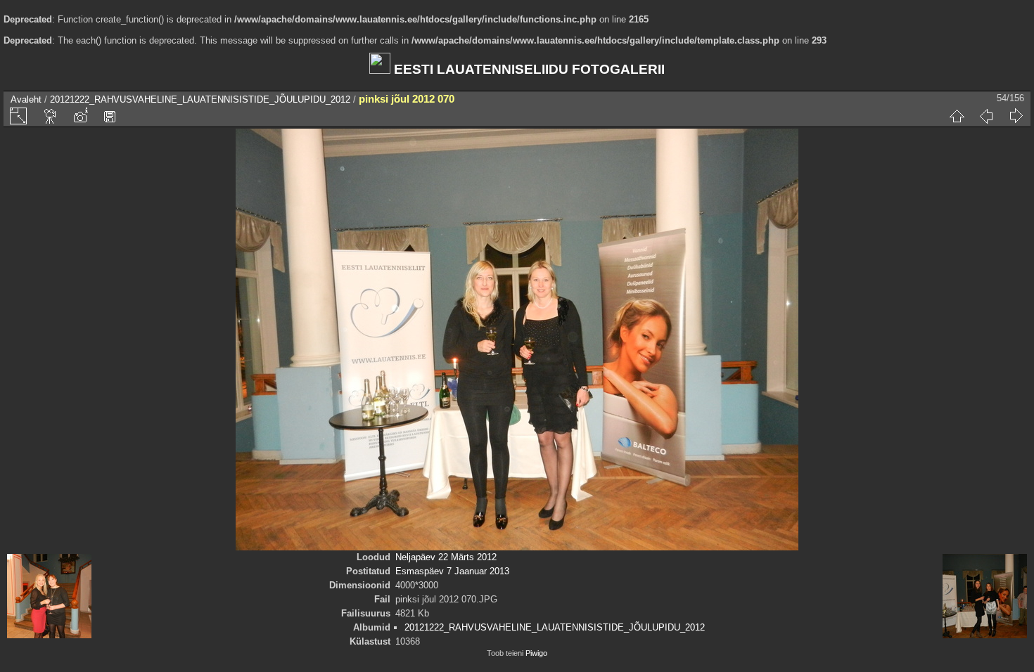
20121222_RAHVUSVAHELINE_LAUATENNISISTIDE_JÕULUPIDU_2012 (200, 99)
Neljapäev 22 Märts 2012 (446, 557)
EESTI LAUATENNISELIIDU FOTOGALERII (527, 69)
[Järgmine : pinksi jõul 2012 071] (1015, 116)
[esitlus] (50, 116)
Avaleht (26, 99)
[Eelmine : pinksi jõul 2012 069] (986, 116)
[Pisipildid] (956, 116)
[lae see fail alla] (110, 116)
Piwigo (536, 653)
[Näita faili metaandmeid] (80, 116)
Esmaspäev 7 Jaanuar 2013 (452, 571)
